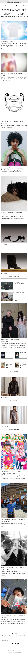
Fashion (15, 300)
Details (19, 2)
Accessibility (9, 652)
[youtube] (18, 643)
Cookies (21, 650)
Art (20, 367)
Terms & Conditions (8, 650)
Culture (14, 289)
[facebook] (9, 643)
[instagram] (15, 643)
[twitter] (12, 643)
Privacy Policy (16, 650)
